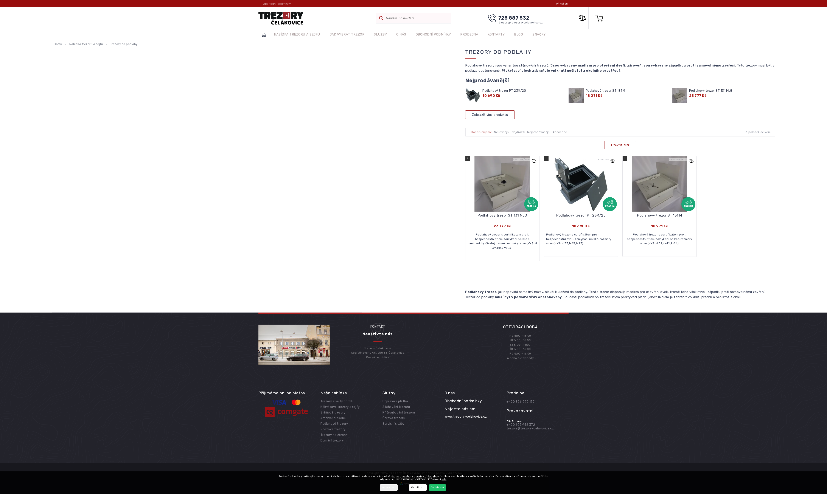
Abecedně (560, 132)
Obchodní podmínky (277, 3)
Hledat (381, 18)
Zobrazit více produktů (490, 115)
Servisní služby (393, 424)
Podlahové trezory (334, 424)
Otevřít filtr (620, 145)
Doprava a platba (395, 401)
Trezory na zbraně (334, 435)
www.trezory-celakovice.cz (466, 416)
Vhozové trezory (333, 429)
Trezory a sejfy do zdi (336, 401)
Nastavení (389, 487)
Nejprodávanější (538, 132)
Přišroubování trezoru (398, 412)
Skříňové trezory (332, 412)
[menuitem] (297, 34)
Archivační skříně (333, 418)
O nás (450, 393)
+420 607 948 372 (521, 425)
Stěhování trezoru (396, 407)
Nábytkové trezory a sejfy (340, 407)
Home (266, 34)
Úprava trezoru (393, 418)
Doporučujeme (481, 132)
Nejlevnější (502, 132)
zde (444, 479)
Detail (502, 224)
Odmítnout (418, 487)
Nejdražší (518, 132)
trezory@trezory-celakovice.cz (530, 428)
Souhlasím (437, 487)
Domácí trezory (332, 440)
